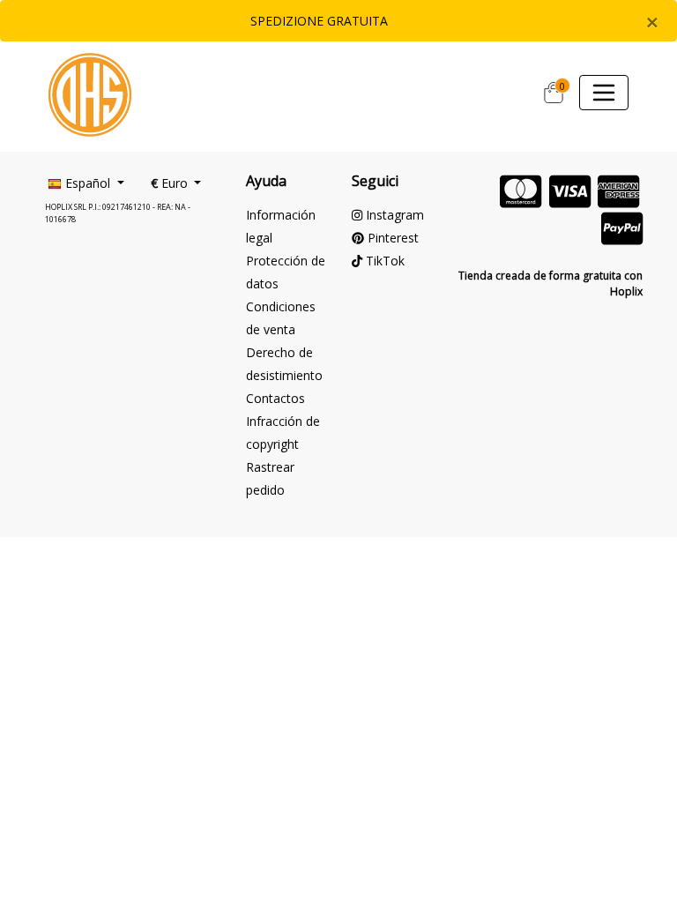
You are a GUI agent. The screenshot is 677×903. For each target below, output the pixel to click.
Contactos (275, 398)
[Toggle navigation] (604, 92)
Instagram (393, 214)
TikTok (383, 260)
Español (88, 183)
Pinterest (391, 237)
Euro (171, 183)
